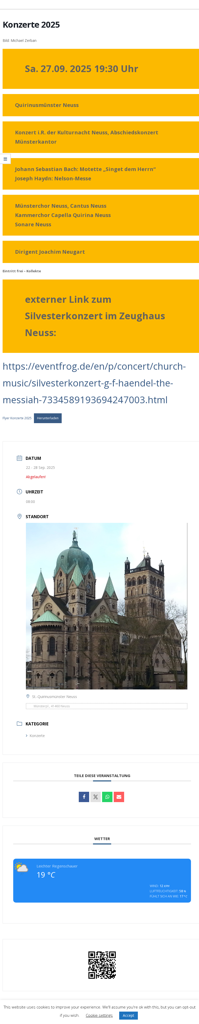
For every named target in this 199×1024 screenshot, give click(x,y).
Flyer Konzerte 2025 (17, 418)
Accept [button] (128, 1015)
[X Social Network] (95, 797)
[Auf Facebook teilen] (84, 797)
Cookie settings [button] (99, 1015)
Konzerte (37, 735)
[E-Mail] (119, 797)
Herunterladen (48, 418)
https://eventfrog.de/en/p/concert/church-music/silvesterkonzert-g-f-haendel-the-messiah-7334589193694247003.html (94, 383)
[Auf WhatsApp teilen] (107, 797)
